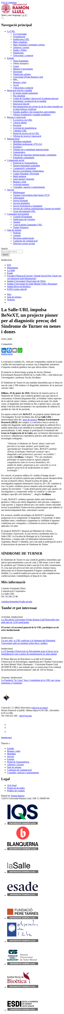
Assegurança (19, 152)
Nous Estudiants (20, 61)
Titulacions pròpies (22, 74)
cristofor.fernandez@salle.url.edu (16, 601)
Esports (10, 759)
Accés (16, 85)
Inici (9, 294)
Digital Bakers (17, 795)
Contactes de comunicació (25, 241)
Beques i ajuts (19, 82)
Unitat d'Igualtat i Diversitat (26, 173)
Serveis (10, 190)
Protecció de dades (16, 788)
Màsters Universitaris (23, 69)
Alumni (16, 222)
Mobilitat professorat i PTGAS (27, 144)
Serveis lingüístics (21, 203)
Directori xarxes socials (24, 243)
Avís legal (12, 785)
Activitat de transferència (24, 128)
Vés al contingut (9, 2)
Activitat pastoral (21, 184)
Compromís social (15, 160)
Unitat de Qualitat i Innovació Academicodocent (35, 98)
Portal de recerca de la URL (26, 133)
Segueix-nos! (6, 737)
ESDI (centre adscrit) (17, 289)
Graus (16, 66)
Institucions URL (21, 39)
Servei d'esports (20, 200)
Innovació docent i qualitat (19, 90)
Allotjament (18, 198)
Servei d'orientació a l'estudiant (27, 206)
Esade (10, 273)
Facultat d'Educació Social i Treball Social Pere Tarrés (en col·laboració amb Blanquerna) (34, 277)
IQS (9, 265)
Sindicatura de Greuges (24, 219)
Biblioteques (19, 192)
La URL (11, 31)
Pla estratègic (19, 95)
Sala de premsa (14, 230)
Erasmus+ (17, 147)
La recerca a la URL (22, 120)
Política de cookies (16, 790)
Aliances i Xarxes (15, 764)
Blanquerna (12, 267)
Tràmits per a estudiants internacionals (31, 149)
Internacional (13, 138)
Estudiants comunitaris (23, 157)
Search (4, 248)
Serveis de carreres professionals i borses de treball (36, 208)
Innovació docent (21, 104)
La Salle (11, 270)
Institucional (7, 354)
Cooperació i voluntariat (24, 168)
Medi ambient (19, 176)
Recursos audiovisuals (23, 238)
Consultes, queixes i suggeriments (29, 187)
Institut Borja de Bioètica (19, 286)
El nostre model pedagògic (25, 93)
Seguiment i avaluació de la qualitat (29, 101)
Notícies (17, 232)
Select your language (11, 15)
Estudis (10, 58)
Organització (19, 36)
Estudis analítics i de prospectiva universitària (34, 112)
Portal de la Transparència (25, 163)
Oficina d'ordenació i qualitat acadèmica (32, 114)
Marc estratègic (20, 42)
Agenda (17, 235)
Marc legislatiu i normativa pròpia (29, 44)
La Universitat (19, 34)
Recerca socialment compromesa (28, 171)
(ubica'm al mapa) (39, 707)
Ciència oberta (20, 122)
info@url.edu (25, 715)
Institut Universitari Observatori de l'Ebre (26, 281)
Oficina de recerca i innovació (27, 136)
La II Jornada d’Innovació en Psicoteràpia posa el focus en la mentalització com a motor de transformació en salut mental (29, 652)
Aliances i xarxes (21, 47)
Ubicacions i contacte (23, 55)
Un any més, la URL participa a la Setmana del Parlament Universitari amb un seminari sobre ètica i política (28, 641)
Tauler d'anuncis (20, 227)
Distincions (18, 52)
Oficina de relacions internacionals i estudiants (34, 155)
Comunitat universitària (18, 214)
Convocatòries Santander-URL (27, 224)
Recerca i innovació (16, 117)
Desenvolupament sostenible (26, 165)
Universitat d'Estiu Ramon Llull (28, 77)
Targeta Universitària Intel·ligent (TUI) (31, 195)
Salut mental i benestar (23, 179)
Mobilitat (11, 754)
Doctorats (17, 71)
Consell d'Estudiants (22, 216)
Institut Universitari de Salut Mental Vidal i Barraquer (32, 284)
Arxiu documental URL (24, 211)
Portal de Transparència (18, 762)
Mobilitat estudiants (22, 141)
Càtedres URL (20, 130)
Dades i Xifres (20, 50)
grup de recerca (30, 419)
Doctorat (17, 125)
